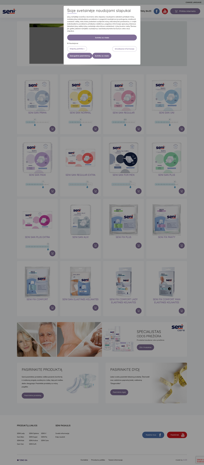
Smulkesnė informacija (124, 49)
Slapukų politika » (77, 49)
